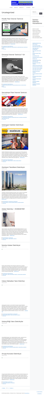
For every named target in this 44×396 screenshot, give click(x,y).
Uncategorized (5, 46)
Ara (40, 13)
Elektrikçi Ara (35, 58)
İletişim (33, 7)
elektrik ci (15, 238)
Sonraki (11, 388)
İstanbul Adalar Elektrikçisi (11, 245)
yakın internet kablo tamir (5, 118)
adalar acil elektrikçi (5, 238)
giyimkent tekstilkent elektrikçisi (13, 202)
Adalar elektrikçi (5, 274)
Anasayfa (11, 7)
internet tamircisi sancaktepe (7, 117)
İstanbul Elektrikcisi (10, 46)
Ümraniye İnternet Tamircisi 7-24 (13, 55)
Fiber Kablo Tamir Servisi (37, 69)
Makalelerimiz (21, 7)
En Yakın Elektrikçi (39, 391)
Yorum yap (4, 119)
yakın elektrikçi (12, 382)
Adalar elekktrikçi (11, 238)
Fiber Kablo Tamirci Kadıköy (37, 68)
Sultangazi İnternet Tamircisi (37, 57)
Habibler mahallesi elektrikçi (17, 160)
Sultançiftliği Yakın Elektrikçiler (12, 321)
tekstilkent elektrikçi (21, 202)
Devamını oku (13, 43)
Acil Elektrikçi (28, 7)
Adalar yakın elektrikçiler (11, 274)
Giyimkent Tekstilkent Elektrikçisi (13, 167)
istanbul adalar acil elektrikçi (22, 274)
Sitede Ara (34, 11)
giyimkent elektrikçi (5, 202)
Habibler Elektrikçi (10, 160)
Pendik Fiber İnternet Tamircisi (12, 19)
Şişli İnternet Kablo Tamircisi (37, 66)
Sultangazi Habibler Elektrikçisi (12, 125)
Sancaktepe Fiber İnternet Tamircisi (14, 92)
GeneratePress (27, 393)
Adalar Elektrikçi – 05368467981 (13, 209)
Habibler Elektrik (5, 160)
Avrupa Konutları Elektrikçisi (11, 354)
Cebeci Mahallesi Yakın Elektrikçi (13, 281)
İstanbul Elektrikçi (5, 381)
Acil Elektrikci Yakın (36, 55)
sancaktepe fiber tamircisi (15, 117)
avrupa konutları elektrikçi (6, 382)
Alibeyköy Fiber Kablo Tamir (37, 65)
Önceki (3, 388)
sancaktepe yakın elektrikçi (23, 117)
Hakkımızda (16, 7)
